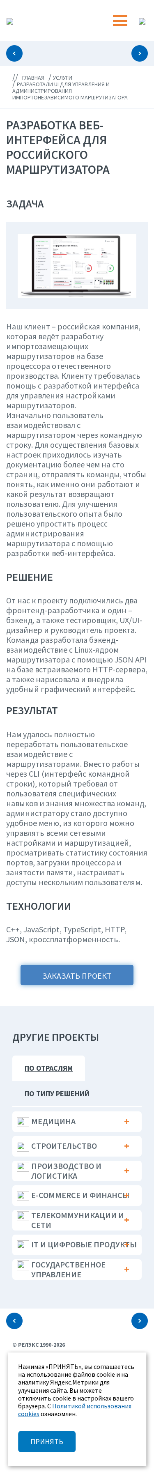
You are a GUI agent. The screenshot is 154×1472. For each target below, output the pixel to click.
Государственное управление (68, 1269)
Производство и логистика (66, 1171)
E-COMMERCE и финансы (80, 1195)
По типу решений (57, 1093)
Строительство (64, 1146)
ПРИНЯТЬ (46, 1441)
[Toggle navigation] (120, 20)
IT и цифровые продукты (84, 1244)
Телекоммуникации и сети (77, 1220)
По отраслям (49, 1068)
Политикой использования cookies (74, 1410)
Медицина (53, 1121)
